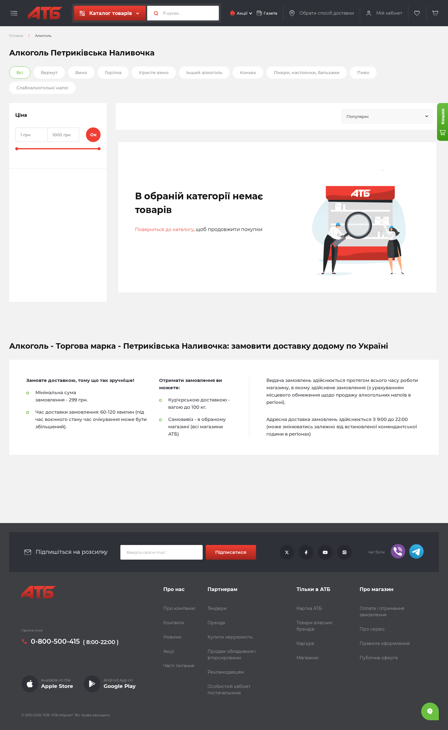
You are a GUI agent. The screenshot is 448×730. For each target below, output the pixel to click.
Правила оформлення (385, 643)
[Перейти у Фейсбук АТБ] (306, 552)
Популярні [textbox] (358, 116)
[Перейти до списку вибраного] (417, 13)
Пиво (363, 72)
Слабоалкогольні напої (42, 88)
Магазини (307, 658)
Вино (81, 72)
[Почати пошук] (153, 13)
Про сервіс (372, 629)
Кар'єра (305, 643)
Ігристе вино (154, 72)
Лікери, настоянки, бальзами (307, 72)
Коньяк (248, 72)
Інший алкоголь (204, 72)
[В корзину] (435, 13)
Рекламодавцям (226, 672)
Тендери (217, 608)
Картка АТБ (309, 608)
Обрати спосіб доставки (327, 13)
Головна (16, 36)
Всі (19, 72)
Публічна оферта (379, 658)
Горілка (113, 72)
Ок (93, 134)
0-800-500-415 (55, 642)
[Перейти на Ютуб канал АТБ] (325, 552)
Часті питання (178, 665)
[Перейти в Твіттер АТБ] (286, 552)
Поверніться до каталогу (164, 229)
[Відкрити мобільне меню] (14, 13)
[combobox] (387, 116)
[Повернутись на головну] (45, 13)
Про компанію (179, 608)
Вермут (49, 72)
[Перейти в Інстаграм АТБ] (344, 552)
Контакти (173, 622)
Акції (168, 651)
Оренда (216, 622)
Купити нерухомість (230, 637)
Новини (172, 637)
